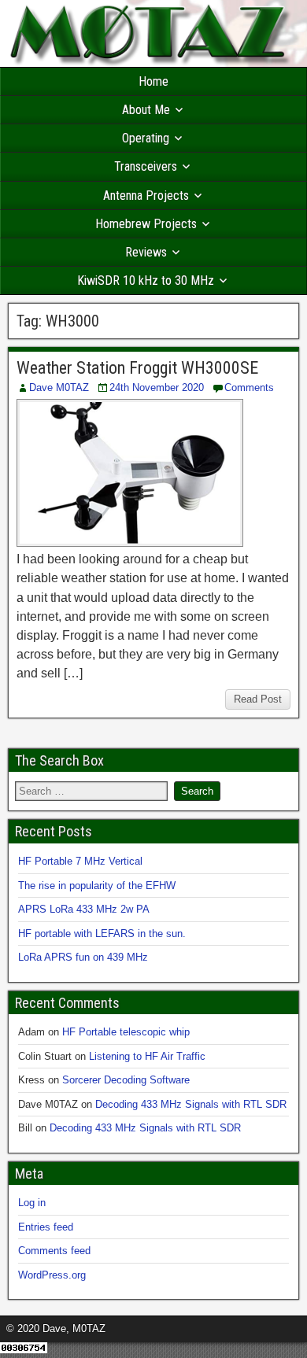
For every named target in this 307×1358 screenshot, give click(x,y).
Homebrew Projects (146, 223)
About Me (146, 109)
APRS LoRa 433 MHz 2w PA (84, 909)
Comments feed (54, 1251)
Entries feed (45, 1227)
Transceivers (145, 166)
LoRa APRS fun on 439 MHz (83, 957)
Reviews (146, 252)
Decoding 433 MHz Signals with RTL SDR (191, 1104)
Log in (32, 1203)
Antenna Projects (146, 195)
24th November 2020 (156, 387)
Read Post (258, 699)
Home (153, 81)
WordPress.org (52, 1275)
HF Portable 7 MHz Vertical (80, 861)
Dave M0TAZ (59, 387)
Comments (249, 387)
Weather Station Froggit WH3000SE (137, 368)
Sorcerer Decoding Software (126, 1080)
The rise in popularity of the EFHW (97, 885)
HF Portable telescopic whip (126, 1032)
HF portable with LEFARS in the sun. (102, 933)
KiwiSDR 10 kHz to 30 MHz (145, 280)
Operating (145, 138)
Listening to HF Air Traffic (147, 1056)
